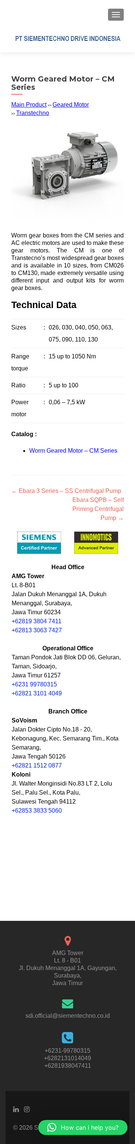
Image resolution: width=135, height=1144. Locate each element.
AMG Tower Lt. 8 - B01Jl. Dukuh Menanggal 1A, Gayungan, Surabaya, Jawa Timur (68, 968)
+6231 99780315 (34, 684)
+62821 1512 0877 (37, 765)
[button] (83, 1127)
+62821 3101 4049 (37, 693)
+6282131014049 (67, 1058)
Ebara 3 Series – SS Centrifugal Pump (66, 491)
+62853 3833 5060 (37, 810)
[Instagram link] (27, 1109)
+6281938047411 (67, 1065)
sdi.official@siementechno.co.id (68, 1016)
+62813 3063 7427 (37, 630)
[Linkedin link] (16, 1109)
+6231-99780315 (67, 1050)
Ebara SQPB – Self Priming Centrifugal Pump (98, 509)
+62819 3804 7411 (37, 621)
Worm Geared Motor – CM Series (73, 450)
